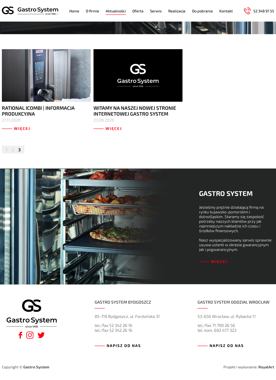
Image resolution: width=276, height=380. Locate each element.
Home (74, 11)
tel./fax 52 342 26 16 (113, 325)
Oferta (137, 11)
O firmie (92, 11)
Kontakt (226, 11)
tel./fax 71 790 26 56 (216, 325)
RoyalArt (266, 367)
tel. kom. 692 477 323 (217, 330)
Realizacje (177, 11)
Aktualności (116, 11)
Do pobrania (202, 11)
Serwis (156, 11)
